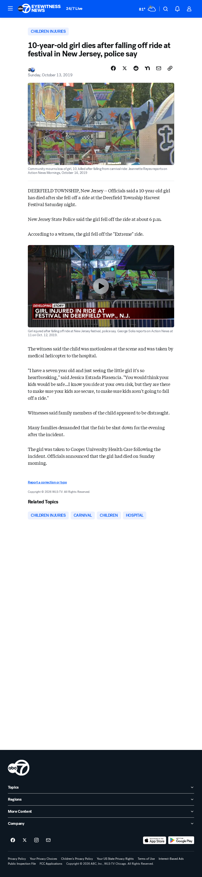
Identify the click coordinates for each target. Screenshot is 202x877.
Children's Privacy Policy (77, 858)
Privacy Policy (17, 858)
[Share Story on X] (124, 68)
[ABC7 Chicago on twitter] (25, 840)
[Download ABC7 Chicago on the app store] (155, 840)
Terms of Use (146, 858)
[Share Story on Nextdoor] (147, 68)
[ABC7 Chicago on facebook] (13, 840)
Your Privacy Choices (43, 858)
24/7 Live (74, 8)
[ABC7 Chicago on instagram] (36, 840)
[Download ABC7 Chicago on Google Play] (181, 840)
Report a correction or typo (47, 482)
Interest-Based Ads (171, 858)
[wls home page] (18, 768)
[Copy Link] (170, 68)
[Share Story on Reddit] (136, 68)
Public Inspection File (22, 863)
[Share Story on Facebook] (113, 68)
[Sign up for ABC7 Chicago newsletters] (48, 840)
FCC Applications (51, 863)
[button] (10, 8)
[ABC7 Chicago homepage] (39, 8)
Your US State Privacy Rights (115, 858)
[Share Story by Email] (158, 68)
